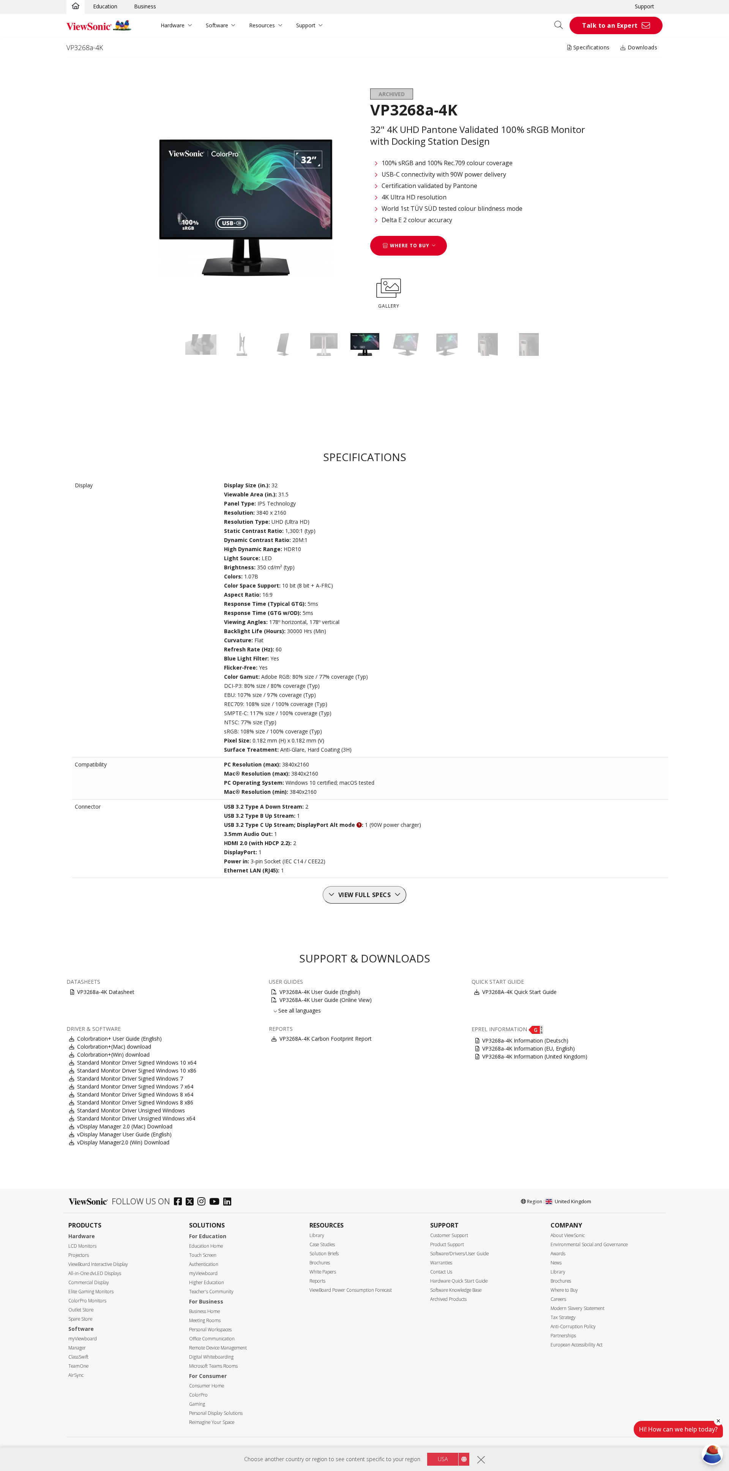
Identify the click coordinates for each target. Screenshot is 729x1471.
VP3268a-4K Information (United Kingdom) (534, 1056)
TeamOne (78, 1366)
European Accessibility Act (577, 1344)
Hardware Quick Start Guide (459, 1281)
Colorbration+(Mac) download (114, 1046)
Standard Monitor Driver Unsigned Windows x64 (136, 1118)
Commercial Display (88, 1282)
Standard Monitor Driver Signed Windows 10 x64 (136, 1062)
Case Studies (322, 1244)
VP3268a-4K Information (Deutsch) (525, 1040)
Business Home (204, 1311)
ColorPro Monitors (87, 1300)
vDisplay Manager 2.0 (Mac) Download (124, 1126)
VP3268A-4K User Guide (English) (319, 991)
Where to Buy (564, 1290)
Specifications (590, 47)
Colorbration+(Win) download (113, 1054)
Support (644, 6)
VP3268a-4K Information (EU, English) (528, 1048)
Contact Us (441, 1272)
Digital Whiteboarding (211, 1357)
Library (316, 1235)
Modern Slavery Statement (577, 1308)
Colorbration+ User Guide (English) (119, 1038)
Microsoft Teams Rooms (213, 1366)
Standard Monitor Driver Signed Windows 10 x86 (136, 1070)
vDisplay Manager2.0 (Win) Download (123, 1142)
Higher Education (206, 1282)
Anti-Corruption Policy (573, 1326)
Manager (77, 1348)
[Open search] (561, 25)
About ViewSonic (568, 1235)
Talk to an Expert (610, 25)
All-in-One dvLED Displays (94, 1273)
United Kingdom (573, 1201)
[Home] (75, 6)
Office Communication (212, 1338)
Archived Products (448, 1299)
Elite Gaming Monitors (91, 1291)
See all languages (299, 1010)
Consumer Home (206, 1386)
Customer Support (449, 1235)
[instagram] (203, 1202)
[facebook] (180, 1202)
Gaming (197, 1404)
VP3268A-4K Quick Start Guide (519, 991)
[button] (536, 1029)
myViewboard (82, 1338)
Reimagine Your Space (211, 1422)
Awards (558, 1253)
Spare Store (80, 1319)
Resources (262, 25)
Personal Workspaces (210, 1329)
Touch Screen (202, 1255)
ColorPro (198, 1395)
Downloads (641, 47)
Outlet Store (80, 1310)
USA (443, 1459)
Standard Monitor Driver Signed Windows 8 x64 (135, 1094)
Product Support (447, 1244)
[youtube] (216, 1202)
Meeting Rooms (205, 1320)
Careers (558, 1299)
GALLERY (388, 306)
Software (217, 25)
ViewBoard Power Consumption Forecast (350, 1290)
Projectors (78, 1255)
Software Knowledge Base (455, 1290)
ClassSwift (78, 1357)
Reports (317, 1281)
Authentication (203, 1264)
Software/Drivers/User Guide (459, 1253)
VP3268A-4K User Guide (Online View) (325, 999)
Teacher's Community (211, 1291)
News (556, 1262)
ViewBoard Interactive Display (98, 1264)
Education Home (206, 1246)
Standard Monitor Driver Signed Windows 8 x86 (135, 1102)
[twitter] (191, 1202)
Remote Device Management (218, 1348)
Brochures (319, 1262)
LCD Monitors (82, 1246)
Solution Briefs (324, 1253)
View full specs (364, 895)
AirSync (76, 1375)
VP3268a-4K (84, 47)
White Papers (322, 1272)
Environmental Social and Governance (589, 1244)
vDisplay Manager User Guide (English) (124, 1134)
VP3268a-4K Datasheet (105, 991)
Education (105, 6)
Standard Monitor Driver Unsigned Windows (131, 1110)
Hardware (173, 25)
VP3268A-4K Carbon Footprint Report (325, 1038)
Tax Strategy (563, 1317)
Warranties (441, 1262)
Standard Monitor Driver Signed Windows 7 (130, 1078)
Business (145, 6)
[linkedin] (229, 1202)
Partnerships (563, 1335)
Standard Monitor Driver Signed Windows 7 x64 (135, 1086)
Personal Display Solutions (216, 1413)
